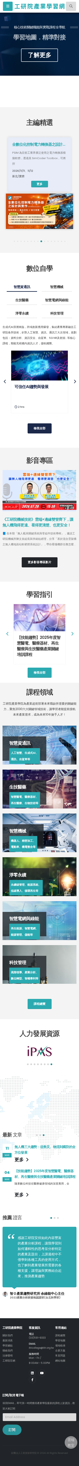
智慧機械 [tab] (56, 286)
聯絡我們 (8, 1350)
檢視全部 (40, 428)
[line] (41, 1373)
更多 (40, 184)
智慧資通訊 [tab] (22, 286)
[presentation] (10, 44)
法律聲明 (8, 1355)
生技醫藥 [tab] (22, 300)
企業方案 (60, 1350)
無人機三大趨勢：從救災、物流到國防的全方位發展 (45, 1150)
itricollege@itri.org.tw (41, 1348)
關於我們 (8, 1335)
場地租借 (60, 1345)
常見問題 (60, 1355)
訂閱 (12, 1429)
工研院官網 (9, 1360)
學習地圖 (60, 1340)
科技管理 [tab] (57, 313)
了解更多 (39, 55)
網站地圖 (60, 1360)
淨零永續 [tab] (22, 313)
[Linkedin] (32, 1373)
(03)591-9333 (37, 1337)
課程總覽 (60, 1335)
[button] (14, 241)
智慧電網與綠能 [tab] (56, 300)
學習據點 (8, 1345)
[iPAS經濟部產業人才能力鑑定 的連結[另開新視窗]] (39, 1051)
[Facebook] (32, 1379)
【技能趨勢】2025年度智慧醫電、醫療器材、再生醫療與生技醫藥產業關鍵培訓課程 (39, 646)
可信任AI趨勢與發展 (31, 387)
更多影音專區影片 (39, 562)
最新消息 (8, 1340)
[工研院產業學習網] (39, 6)
